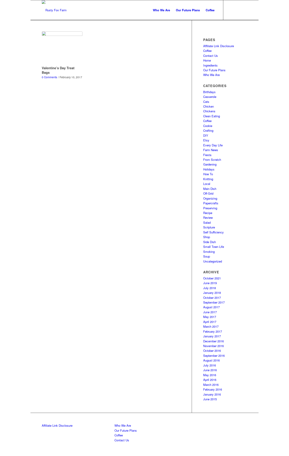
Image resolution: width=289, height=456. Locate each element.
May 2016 (209, 375)
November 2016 (213, 346)
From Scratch (212, 159)
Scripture (209, 227)
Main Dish (209, 189)
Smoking (209, 251)
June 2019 (210, 283)
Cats (206, 101)
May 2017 (209, 317)
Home (207, 60)
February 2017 (212, 331)
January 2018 (212, 292)
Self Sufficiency (213, 232)
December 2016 (213, 341)
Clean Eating (211, 116)
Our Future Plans (214, 70)
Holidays (208, 169)
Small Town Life (213, 246)
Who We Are (211, 75)
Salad (207, 222)
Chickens (209, 111)
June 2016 (210, 370)
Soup (206, 256)
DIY (205, 135)
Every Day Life (213, 145)
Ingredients (210, 65)
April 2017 (209, 322)
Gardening (210, 164)
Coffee (207, 50)
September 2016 (214, 355)
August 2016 (211, 360)
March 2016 (211, 384)
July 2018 (209, 288)
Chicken (208, 106)
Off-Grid (208, 193)
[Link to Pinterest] (243, 10)
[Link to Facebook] (230, 10)
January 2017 (212, 336)
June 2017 (210, 312)
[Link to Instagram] (237, 10)
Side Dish (209, 242)
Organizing (210, 198)
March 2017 (211, 326)
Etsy (206, 140)
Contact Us (210, 55)
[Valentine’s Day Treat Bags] (62, 47)
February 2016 (212, 389)
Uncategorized (212, 261)
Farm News (210, 150)
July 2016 (209, 365)
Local (206, 184)
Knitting (208, 179)
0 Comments (49, 77)
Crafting (208, 130)
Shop (206, 237)
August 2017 (211, 307)
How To (208, 174)
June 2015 (210, 399)
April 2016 (209, 380)
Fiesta (207, 155)
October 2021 (212, 278)
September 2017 (214, 302)
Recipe (207, 213)
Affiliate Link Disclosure (218, 46)
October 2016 (212, 350)
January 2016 (212, 394)
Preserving (210, 208)
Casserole (209, 96)
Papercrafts (210, 203)
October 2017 (212, 297)
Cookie (207, 126)
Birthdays (209, 92)
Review (208, 217)
